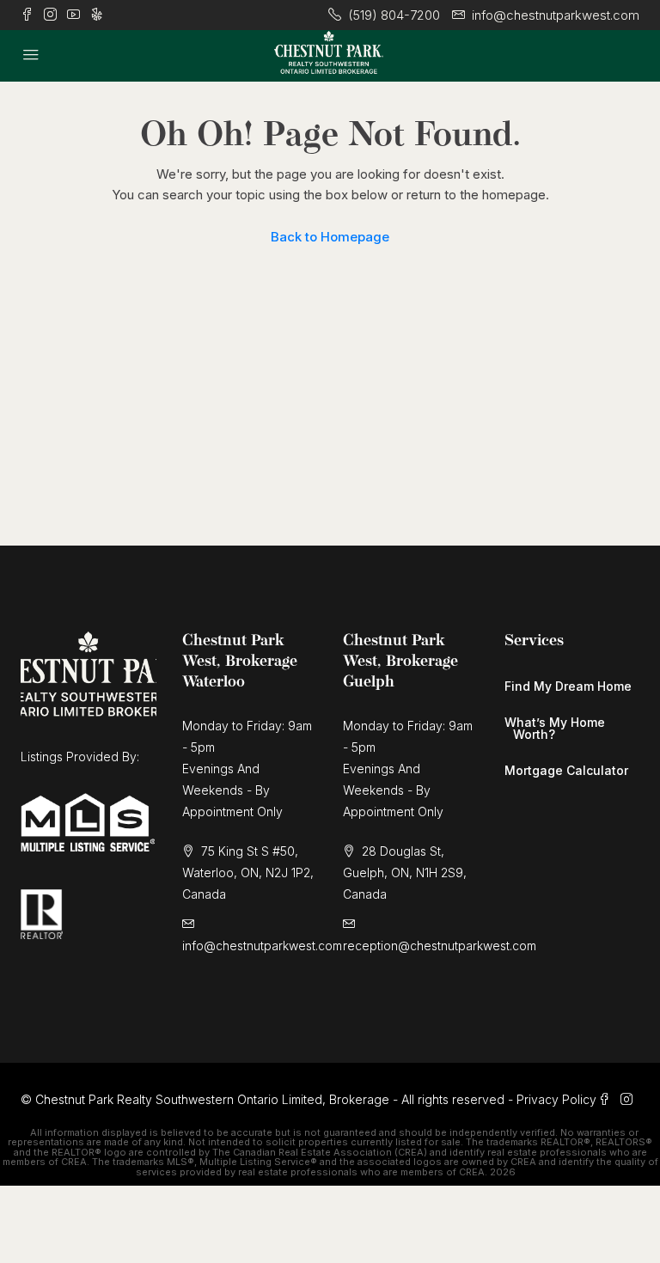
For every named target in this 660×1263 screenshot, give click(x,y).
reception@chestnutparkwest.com (439, 945)
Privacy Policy (556, 1099)
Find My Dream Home (568, 686)
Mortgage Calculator (566, 770)
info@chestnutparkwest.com (262, 945)
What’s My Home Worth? (554, 728)
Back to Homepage (330, 237)
